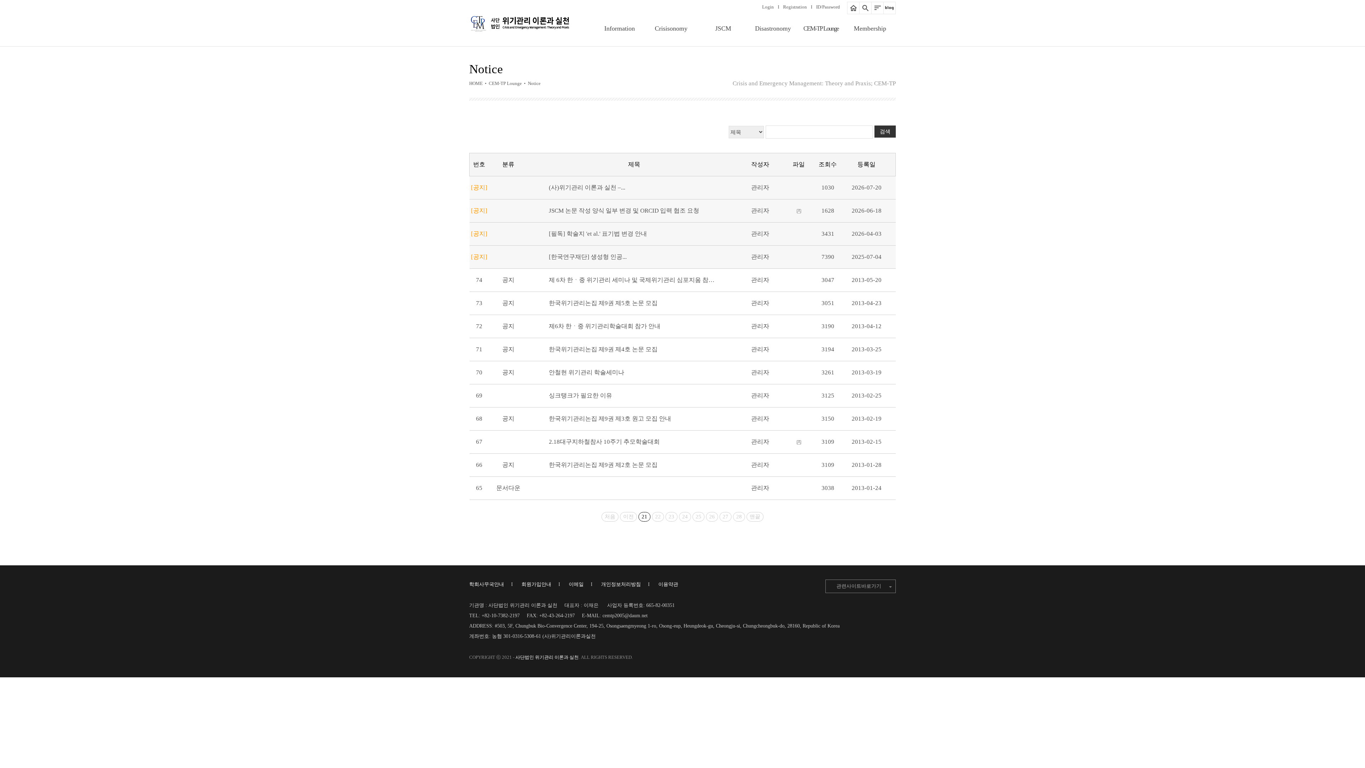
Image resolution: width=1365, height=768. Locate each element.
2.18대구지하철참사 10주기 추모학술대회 (604, 441)
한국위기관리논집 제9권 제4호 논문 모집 (603, 349)
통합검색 (865, 8)
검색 (885, 131)
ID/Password (828, 7)
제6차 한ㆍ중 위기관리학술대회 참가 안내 (604, 326)
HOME (853, 8)
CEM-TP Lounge (821, 28)
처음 (610, 516)
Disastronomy (773, 28)
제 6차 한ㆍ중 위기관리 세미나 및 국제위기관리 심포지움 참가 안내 (638, 280)
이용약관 (668, 584)
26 (712, 516)
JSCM (723, 28)
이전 (628, 516)
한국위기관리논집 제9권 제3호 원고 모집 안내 (610, 418)
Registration (795, 7)
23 (671, 516)
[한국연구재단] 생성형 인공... (588, 257)
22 (658, 516)
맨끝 (755, 516)
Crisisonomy (671, 28)
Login (768, 7)
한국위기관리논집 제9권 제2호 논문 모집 (603, 465)
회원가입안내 (536, 584)
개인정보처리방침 (621, 584)
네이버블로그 (889, 8)
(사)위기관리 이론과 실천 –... (587, 187)
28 (739, 516)
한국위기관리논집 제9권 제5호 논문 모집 (603, 303)
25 (698, 516)
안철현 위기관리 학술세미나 (586, 372)
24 (685, 516)
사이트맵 (877, 8)
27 (725, 516)
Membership (870, 28)
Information (619, 28)
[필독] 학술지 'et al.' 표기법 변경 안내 (598, 233)
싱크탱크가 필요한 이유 (580, 395)
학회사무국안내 (486, 584)
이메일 (576, 584)
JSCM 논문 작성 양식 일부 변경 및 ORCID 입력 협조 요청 (624, 210)
